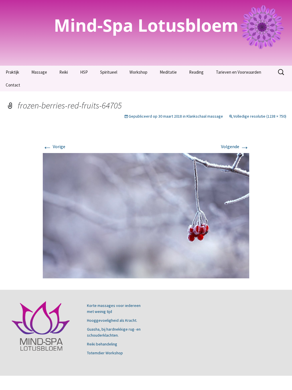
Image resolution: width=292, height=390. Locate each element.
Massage (39, 72)
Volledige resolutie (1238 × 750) (259, 116)
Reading (196, 72)
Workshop (138, 72)
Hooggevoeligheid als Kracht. (112, 320)
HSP (84, 72)
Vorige (54, 146)
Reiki (63, 72)
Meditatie (168, 72)
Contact (13, 85)
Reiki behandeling (102, 344)
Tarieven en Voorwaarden (238, 72)
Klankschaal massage (204, 116)
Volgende (235, 146)
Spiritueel (108, 72)
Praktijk (12, 72)
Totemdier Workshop (105, 352)
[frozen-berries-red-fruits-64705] (146, 215)
